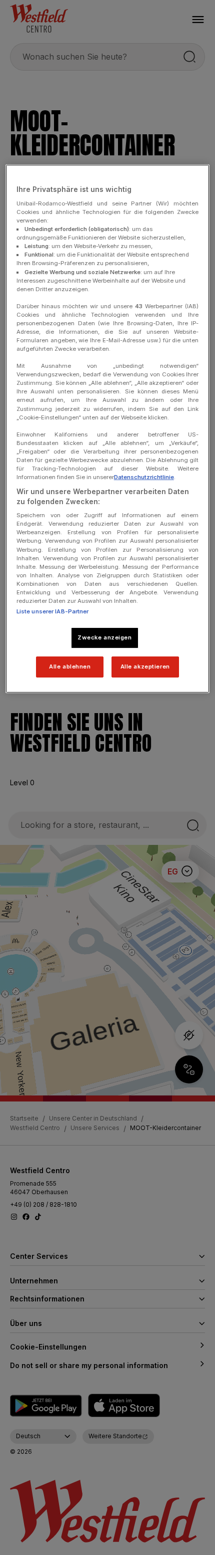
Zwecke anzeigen (105, 637)
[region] (108, 428)
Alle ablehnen (69, 666)
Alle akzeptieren (145, 666)
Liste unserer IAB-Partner (52, 611)
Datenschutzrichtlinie (144, 477)
